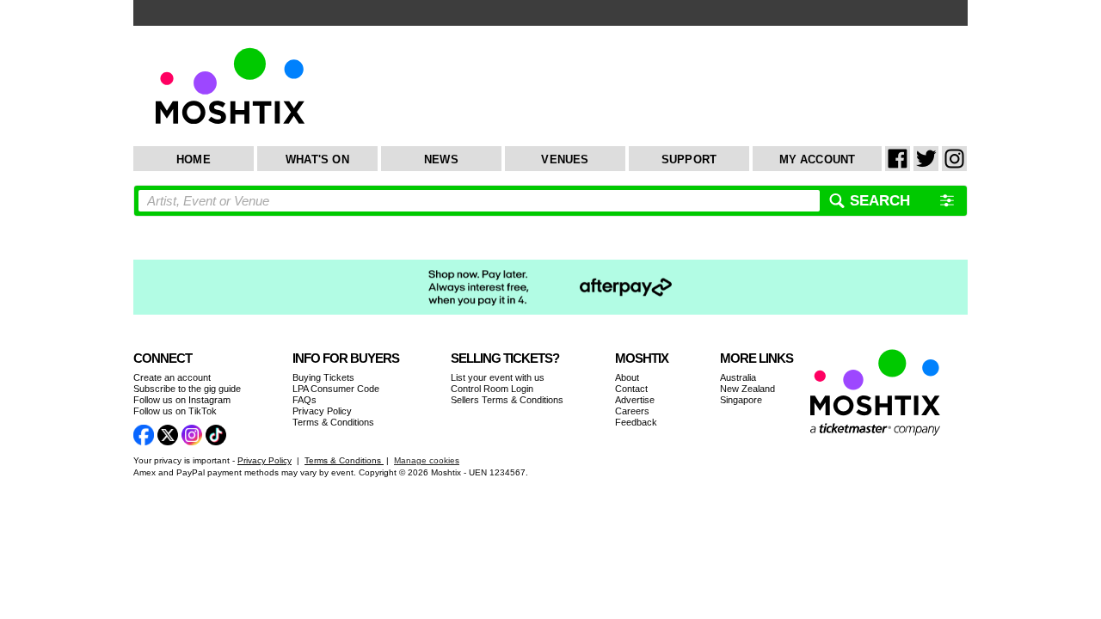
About (627, 377)
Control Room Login (492, 388)
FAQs (304, 400)
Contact (631, 388)
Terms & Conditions (333, 422)
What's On (317, 159)
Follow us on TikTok (175, 411)
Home (193, 159)
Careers (632, 411)
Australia (738, 377)
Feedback (636, 422)
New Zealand (747, 388)
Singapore (741, 400)
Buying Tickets (323, 377)
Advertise (635, 400)
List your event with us (497, 377)
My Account (817, 159)
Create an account (172, 377)
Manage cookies (426, 460)
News (441, 159)
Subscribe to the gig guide (187, 388)
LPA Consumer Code (335, 388)
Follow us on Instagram (182, 400)
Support (689, 159)
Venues (564, 159)
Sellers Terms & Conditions (507, 400)
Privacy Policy (322, 411)
